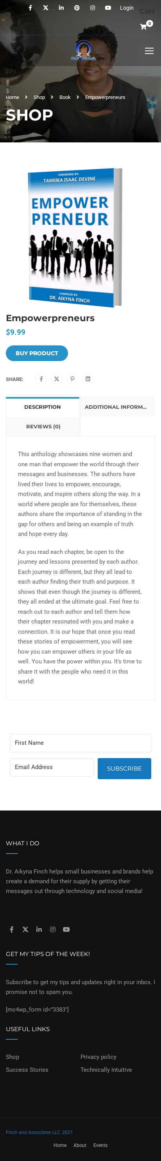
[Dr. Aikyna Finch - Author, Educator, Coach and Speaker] (83, 52)
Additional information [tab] (119, 407)
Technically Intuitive (106, 1069)
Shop (39, 97)
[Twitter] (56, 379)
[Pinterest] (72, 379)
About (79, 1145)
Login (127, 8)
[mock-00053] (80, 238)
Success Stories (27, 1069)
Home (12, 97)
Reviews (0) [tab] (43, 426)
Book (65, 97)
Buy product (37, 353)
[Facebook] (41, 379)
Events (100, 1145)
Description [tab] (42, 407)
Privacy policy (98, 1056)
